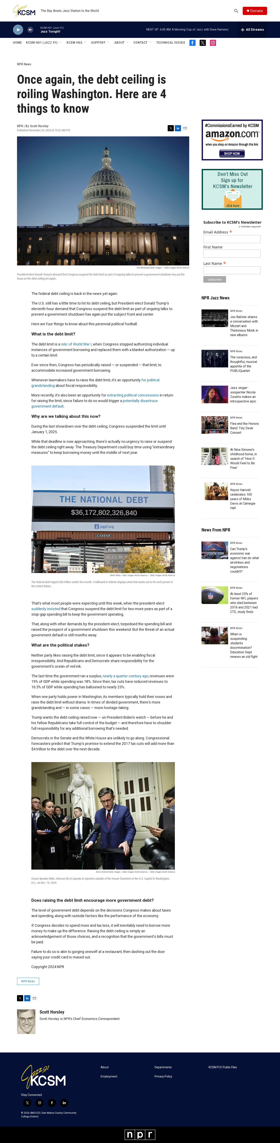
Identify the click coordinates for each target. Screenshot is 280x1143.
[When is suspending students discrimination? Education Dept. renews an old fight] (214, 635)
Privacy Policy (163, 1076)
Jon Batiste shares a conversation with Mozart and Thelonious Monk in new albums (244, 326)
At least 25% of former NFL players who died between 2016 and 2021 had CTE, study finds (244, 603)
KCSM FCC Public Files (223, 1067)
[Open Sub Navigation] (61, 42)
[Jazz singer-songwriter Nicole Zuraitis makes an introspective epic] (214, 394)
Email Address (217, 231)
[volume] (30, 29)
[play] (18, 29)
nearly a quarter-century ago (125, 676)
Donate (256, 11)
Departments (163, 1067)
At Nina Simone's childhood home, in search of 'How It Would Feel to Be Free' (243, 459)
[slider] (37, 29)
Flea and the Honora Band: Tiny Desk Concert (244, 428)
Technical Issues (170, 42)
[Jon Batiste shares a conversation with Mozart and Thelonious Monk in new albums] (214, 318)
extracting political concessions (133, 395)
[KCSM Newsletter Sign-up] (232, 189)
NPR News (24, 64)
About (119, 42)
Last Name (214, 263)
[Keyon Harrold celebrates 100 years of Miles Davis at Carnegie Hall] (214, 491)
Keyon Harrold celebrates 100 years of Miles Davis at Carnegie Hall (242, 499)
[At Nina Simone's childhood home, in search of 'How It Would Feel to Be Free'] (214, 456)
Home (17, 42)
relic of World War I (76, 344)
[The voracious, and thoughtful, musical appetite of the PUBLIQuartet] (214, 358)
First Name (212, 247)
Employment (109, 1076)
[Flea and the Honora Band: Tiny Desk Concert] (214, 425)
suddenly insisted (45, 609)
